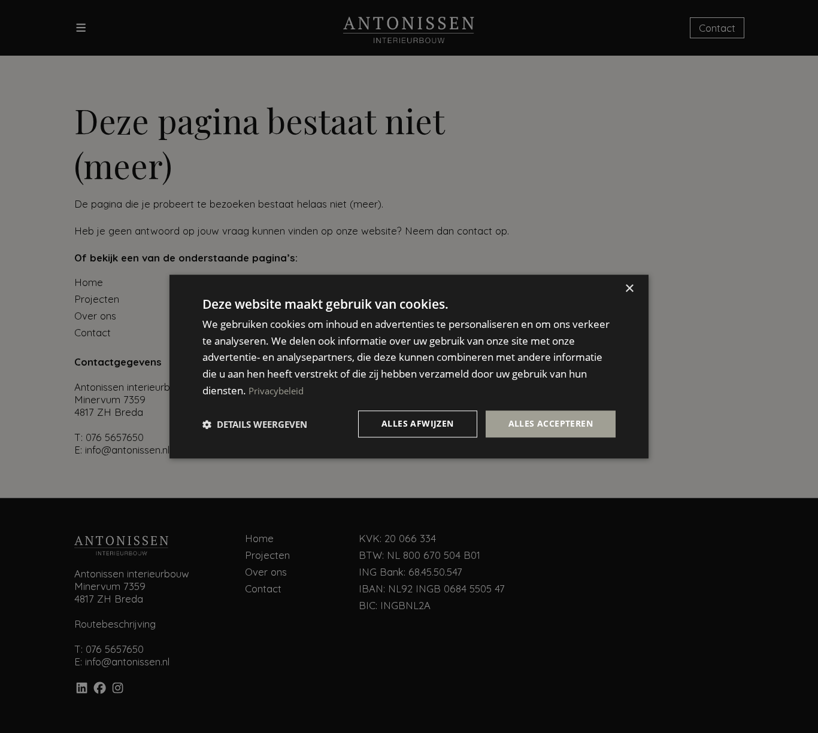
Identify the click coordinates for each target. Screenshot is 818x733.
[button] (254, 424)
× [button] (629, 288)
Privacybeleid (276, 391)
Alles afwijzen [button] (417, 424)
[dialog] (409, 367)
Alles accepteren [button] (550, 424)
